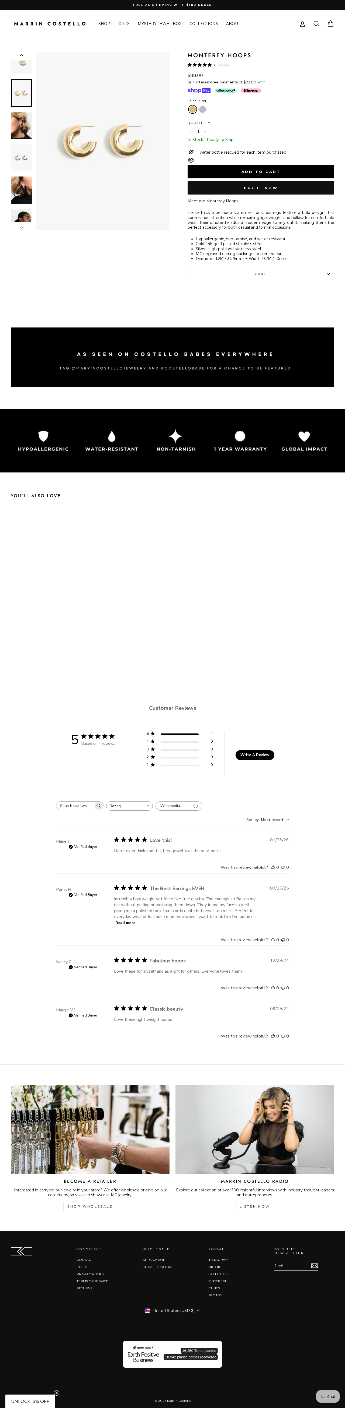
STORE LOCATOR (157, 1267)
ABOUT (233, 23)
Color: (197, 101)
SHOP (104, 23)
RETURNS (84, 1288)
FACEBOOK (218, 1274)
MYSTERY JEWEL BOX (159, 23)
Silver (202, 109)
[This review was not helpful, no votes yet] (283, 867)
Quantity (199, 123)
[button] (30, 1401)
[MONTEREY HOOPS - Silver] (54, 652)
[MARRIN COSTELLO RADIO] (254, 1129)
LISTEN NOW (255, 1206)
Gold (192, 109)
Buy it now (261, 188)
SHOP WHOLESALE (90, 1206)
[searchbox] (75, 806)
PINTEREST (217, 1281)
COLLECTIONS (203, 23)
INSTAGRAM (218, 1260)
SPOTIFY (215, 1295)
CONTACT (85, 1260)
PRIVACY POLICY (90, 1274)
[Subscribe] (314, 1265)
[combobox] (129, 806)
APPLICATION (154, 1260)
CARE (261, 274)
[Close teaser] (56, 1393)
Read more (125, 922)
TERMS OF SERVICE (92, 1281)
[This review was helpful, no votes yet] (273, 867)
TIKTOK (214, 1267)
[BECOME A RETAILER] (90, 1129)
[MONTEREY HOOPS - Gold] (44, 652)
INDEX (82, 1267)
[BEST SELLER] (103, 141)
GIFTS (124, 23)
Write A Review (254, 754)
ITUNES (214, 1288)
